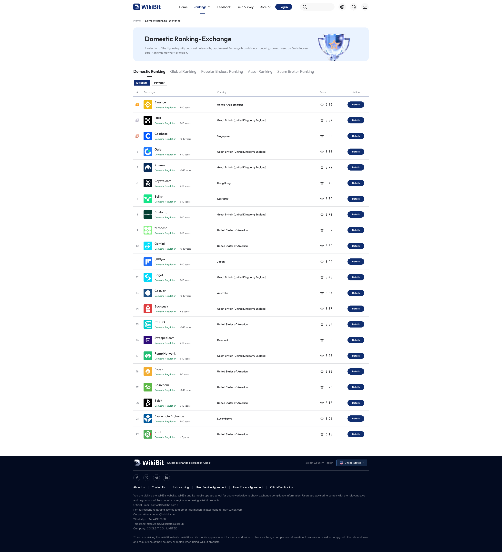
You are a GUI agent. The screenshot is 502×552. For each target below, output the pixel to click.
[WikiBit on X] (146, 477)
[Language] (342, 7)
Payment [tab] (159, 82)
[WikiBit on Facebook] (136, 477)
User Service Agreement (211, 487)
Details (356, 104)
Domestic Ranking (149, 71)
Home (137, 20)
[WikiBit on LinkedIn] (166, 477)
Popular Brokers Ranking (222, 71)
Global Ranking (183, 71)
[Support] (353, 7)
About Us (139, 487)
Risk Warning (181, 487)
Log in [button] (283, 7)
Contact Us (159, 487)
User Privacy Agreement (248, 487)
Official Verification (281, 487)
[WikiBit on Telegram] (156, 477)
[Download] (365, 7)
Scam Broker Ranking (295, 71)
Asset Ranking (260, 71)
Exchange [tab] (141, 82)
